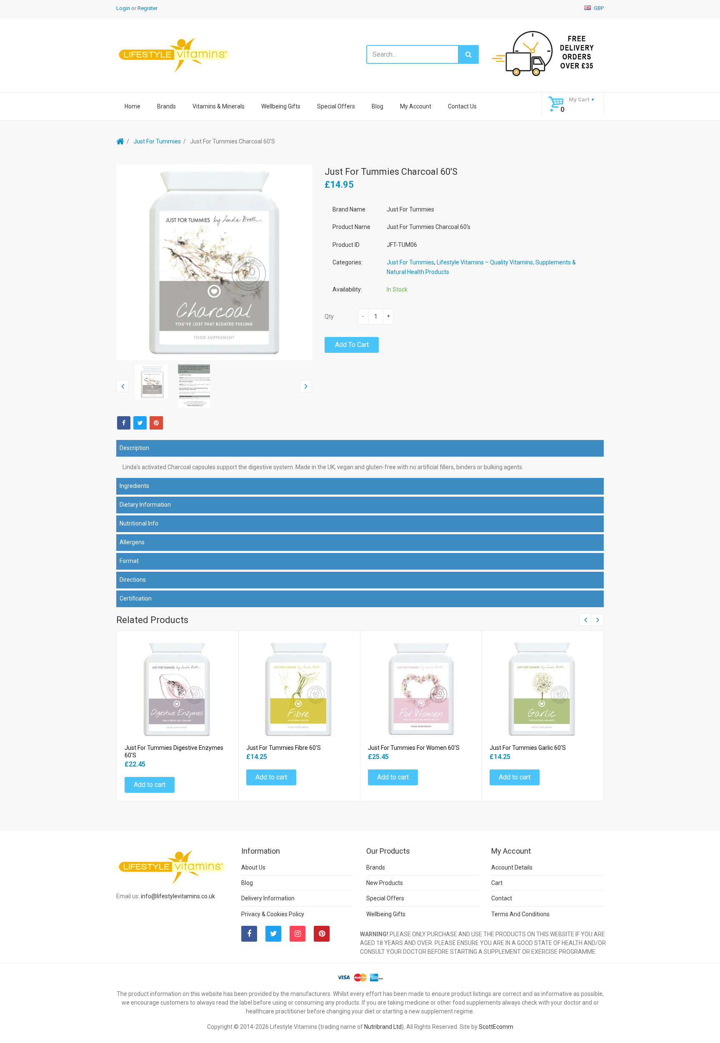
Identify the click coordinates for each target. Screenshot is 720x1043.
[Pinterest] (322, 934)
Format (129, 561)
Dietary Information (145, 504)
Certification (136, 598)
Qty (329, 316)
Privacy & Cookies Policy (272, 914)
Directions (133, 579)
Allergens (132, 542)
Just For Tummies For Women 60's (414, 747)
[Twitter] (140, 423)
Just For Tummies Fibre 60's (283, 747)
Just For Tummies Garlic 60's (528, 747)
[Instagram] (297, 934)
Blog (377, 106)
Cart (496, 883)
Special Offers (336, 106)
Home (132, 106)
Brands (166, 106)
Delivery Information (268, 898)
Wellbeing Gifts (280, 106)
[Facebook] (123, 423)
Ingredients (134, 486)
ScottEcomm (496, 1026)
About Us (253, 867)
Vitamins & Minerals (218, 106)
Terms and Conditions (520, 914)
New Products (384, 883)
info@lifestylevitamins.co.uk (178, 896)
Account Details (511, 867)
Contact (501, 898)
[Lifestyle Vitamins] (174, 54)
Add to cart (352, 345)
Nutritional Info (139, 523)
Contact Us (462, 106)
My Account (415, 106)
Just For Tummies (157, 141)
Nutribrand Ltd (383, 1026)
